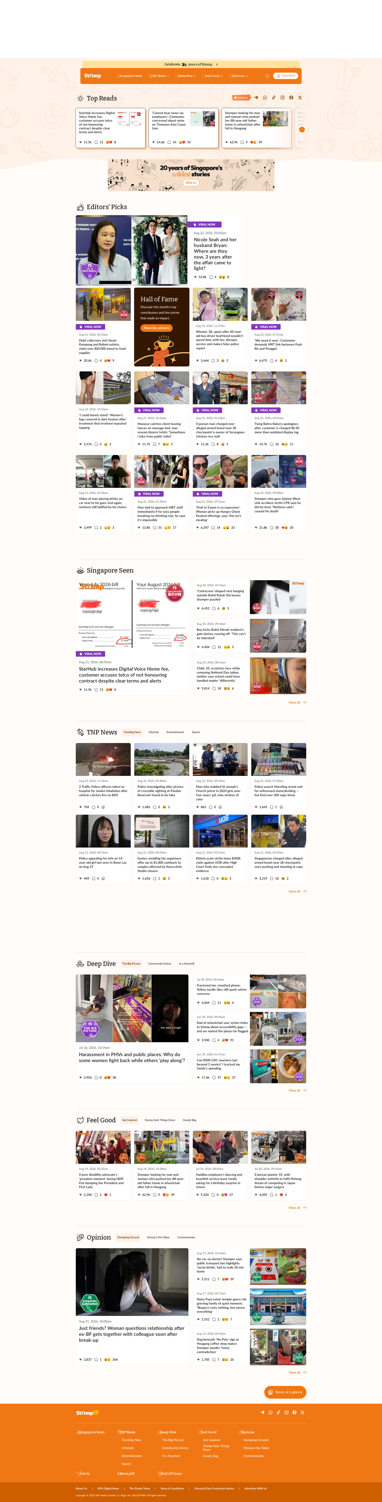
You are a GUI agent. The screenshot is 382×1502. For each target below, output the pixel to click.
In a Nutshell (171, 1456)
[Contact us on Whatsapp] (265, 98)
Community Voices (175, 1448)
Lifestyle (128, 1448)
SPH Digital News (108, 1488)
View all (294, 702)
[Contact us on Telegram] (256, 98)
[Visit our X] (300, 98)
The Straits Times (139, 1488)
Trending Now (131, 1440)
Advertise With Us (256, 1488)
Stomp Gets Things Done (216, 1447)
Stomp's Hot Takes (256, 1448)
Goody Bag (210, 1456)
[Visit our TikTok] (274, 98)
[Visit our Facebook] (291, 98)
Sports (126, 1464)
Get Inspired (211, 1440)
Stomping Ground (256, 1440)
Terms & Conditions (172, 1488)
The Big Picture (173, 1440)
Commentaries (254, 1456)
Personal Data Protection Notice (214, 1488)
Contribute (288, 75)
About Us (81, 1488)
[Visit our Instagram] (282, 98)
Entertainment (132, 1456)
